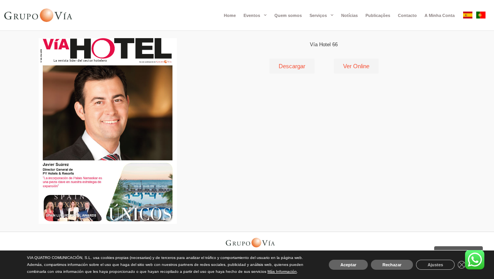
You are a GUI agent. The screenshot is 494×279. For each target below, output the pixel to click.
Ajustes (435, 264)
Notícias (349, 15)
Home (230, 15)
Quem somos (288, 15)
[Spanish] (467, 16)
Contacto (407, 15)
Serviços (318, 15)
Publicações (377, 15)
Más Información (282, 271)
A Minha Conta (440, 15)
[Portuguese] (481, 16)
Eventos (252, 15)
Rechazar (391, 264)
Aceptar (348, 264)
